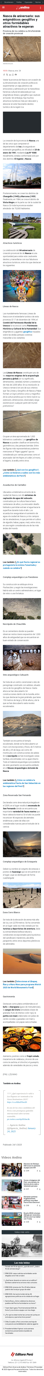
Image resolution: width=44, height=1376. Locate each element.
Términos (30, 1367)
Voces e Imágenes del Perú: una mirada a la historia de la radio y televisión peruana (32, 1183)
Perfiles (19, 2)
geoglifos (27, 332)
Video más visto (22, 1232)
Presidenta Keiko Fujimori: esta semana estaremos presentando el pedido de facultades (19, 1331)
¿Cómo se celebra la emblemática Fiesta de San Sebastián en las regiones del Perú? (22, 783)
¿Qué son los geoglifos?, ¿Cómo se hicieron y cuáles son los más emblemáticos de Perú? (21, 473)
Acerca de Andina (19, 1367)
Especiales (28, 2)
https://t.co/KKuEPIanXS (17, 1102)
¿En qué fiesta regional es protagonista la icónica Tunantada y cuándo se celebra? (21, 565)
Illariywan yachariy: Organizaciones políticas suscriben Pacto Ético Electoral (32, 1199)
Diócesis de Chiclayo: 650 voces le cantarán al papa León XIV (32, 1166)
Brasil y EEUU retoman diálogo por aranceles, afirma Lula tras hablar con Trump (32, 1216)
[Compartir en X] (40, 1171)
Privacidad (38, 1367)
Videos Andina (11, 1157)
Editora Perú (7, 1367)
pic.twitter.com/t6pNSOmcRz (18, 1119)
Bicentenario (9, 2)
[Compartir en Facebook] (37, 1171)
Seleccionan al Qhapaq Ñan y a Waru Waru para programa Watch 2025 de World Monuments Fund (22, 984)
